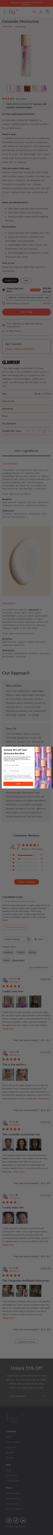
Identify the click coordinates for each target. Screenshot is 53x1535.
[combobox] (7, 771)
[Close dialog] (49, 749)
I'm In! (18, 784)
